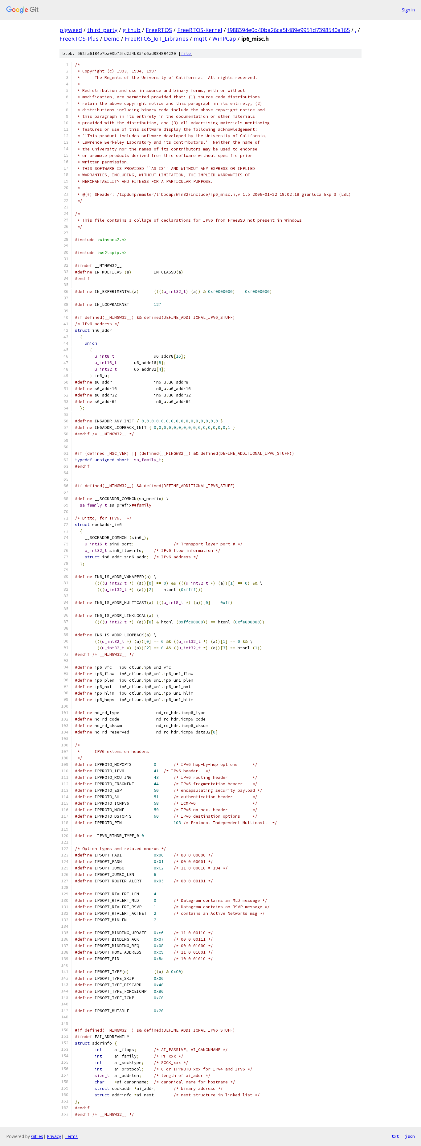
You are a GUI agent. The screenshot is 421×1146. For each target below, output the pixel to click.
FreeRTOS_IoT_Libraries (156, 38)
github (132, 30)
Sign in (408, 10)
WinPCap (224, 38)
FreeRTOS (159, 30)
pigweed (70, 30)
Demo (112, 38)
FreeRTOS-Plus (79, 38)
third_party (102, 30)
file (186, 53)
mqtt (200, 38)
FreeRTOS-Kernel (199, 30)
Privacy (54, 1136)
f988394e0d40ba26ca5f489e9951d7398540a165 (288, 30)
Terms (71, 1136)
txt (395, 1136)
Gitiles (37, 1136)
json (410, 1136)
